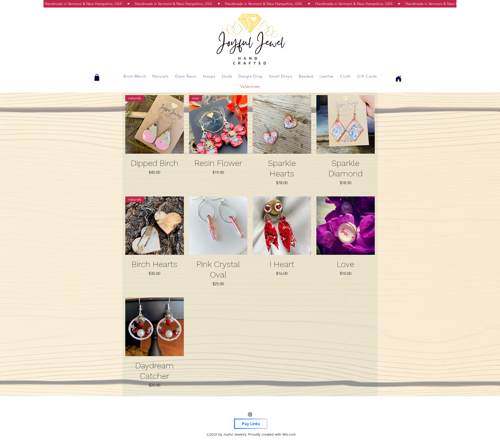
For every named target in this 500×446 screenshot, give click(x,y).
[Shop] (96, 77)
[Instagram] (250, 414)
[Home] (397, 78)
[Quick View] (282, 124)
